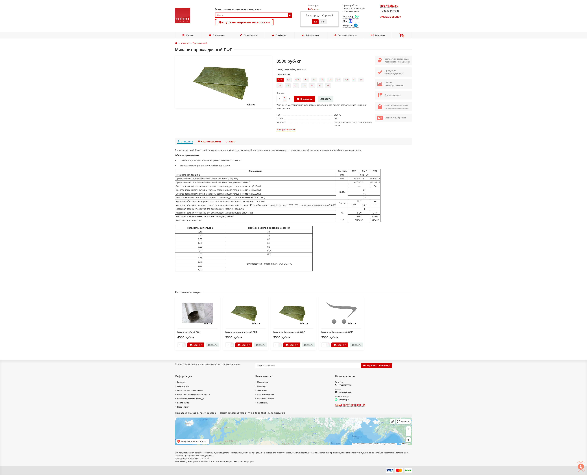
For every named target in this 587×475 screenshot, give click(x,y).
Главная (181, 382)
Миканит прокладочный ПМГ (241, 332)
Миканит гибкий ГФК (188, 332)
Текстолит (262, 390)
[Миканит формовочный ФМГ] (341, 313)
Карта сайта (183, 402)
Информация (183, 376)
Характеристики (211, 141)
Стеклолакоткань (266, 398)
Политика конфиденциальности (193, 394)
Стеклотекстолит (265, 394)
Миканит (185, 43)
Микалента (262, 382)
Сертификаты (250, 35)
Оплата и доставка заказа (190, 390)
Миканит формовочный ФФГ (289, 332)
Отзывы (230, 141)
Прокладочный (200, 43)
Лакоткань (262, 402)
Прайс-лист (281, 35)
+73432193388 (344, 385)
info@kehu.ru (344, 392)
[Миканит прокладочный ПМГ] (245, 313)
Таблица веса (312, 35)
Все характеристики (286, 129)
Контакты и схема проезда (190, 398)
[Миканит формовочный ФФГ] (293, 313)
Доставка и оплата (347, 35)
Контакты (380, 35)
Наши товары (263, 376)
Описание (187, 141)
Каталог (190, 35)
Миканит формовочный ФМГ (337, 332)
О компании (219, 35)
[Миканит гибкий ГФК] (197, 313)
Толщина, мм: (283, 74)
